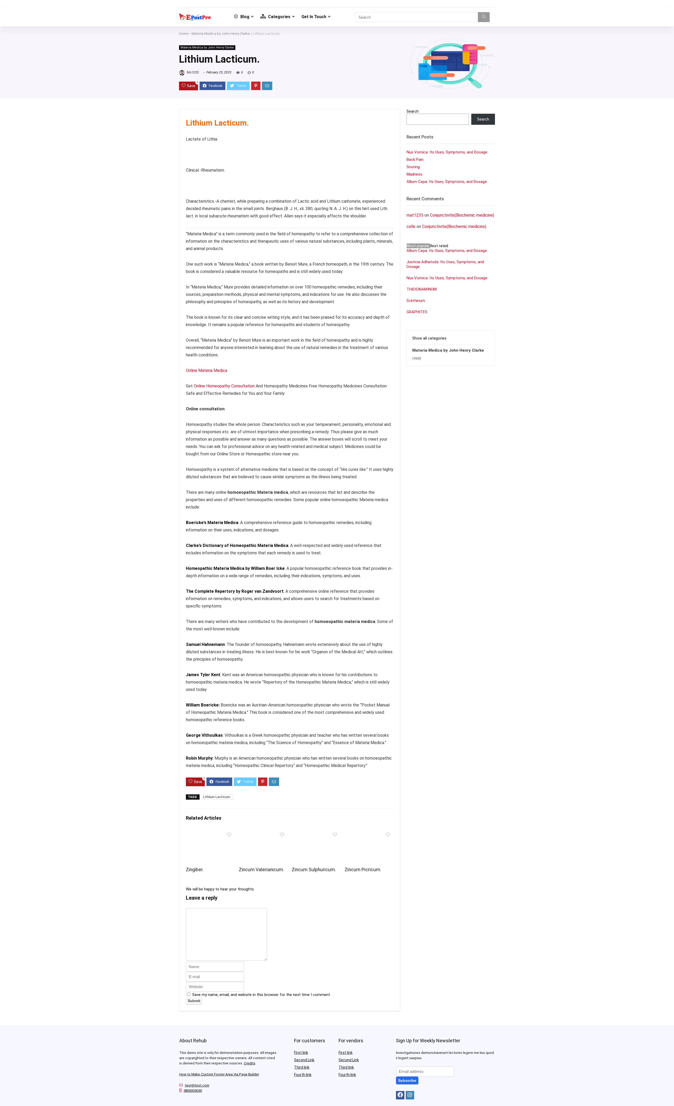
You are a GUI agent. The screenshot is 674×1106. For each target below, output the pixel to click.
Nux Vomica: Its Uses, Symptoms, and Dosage (447, 152)
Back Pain (415, 159)
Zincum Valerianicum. (261, 869)
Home (184, 33)
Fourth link (302, 1075)
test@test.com (197, 1085)
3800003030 (193, 1091)
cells (411, 226)
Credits (249, 1063)
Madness (414, 174)
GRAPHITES (417, 312)
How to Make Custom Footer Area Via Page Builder (219, 1074)
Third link (301, 1067)
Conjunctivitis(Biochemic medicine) (462, 215)
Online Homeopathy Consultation (224, 385)
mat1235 (415, 215)
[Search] (484, 17)
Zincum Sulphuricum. (314, 869)
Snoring (413, 167)
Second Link (304, 1060)
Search (413, 111)
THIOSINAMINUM (422, 289)
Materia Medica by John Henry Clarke (221, 33)
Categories (278, 16)
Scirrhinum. (416, 300)
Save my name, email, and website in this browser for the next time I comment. (261, 994)
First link (301, 1052)
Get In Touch (313, 16)
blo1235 (192, 72)
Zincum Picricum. (363, 869)
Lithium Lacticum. (217, 797)
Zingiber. (195, 869)
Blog (244, 16)
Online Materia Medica (207, 370)
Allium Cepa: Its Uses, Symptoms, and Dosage (447, 181)
